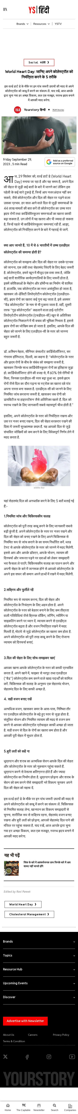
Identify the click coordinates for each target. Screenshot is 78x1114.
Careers (32, 1034)
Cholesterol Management (27, 914)
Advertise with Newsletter (25, 1021)
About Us (8, 1034)
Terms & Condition (14, 1041)
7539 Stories (58, 110)
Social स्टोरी (37, 62)
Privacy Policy (61, 1034)
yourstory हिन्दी (35, 110)
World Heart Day (21, 904)
